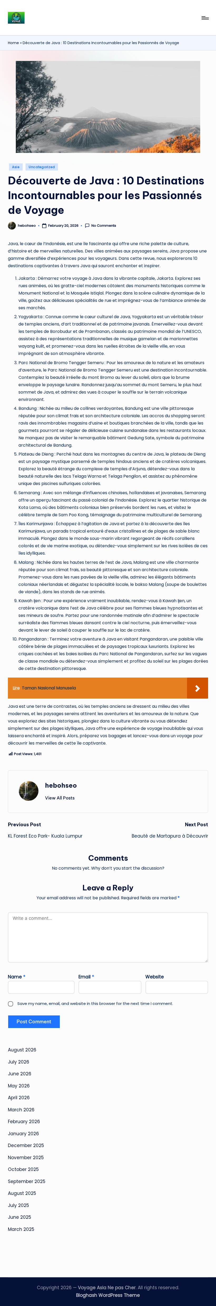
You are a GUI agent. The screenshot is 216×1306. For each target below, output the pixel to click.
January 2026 (23, 1134)
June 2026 (19, 1074)
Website (154, 977)
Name (16, 977)
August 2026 (22, 1050)
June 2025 (19, 1217)
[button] (60, 798)
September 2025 (26, 1181)
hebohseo (61, 785)
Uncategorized (42, 167)
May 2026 (19, 1086)
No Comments (103, 225)
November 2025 (26, 1157)
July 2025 (18, 1205)
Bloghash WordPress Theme (108, 1295)
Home (13, 42)
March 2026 (21, 1110)
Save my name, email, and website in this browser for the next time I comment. (95, 1003)
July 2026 (18, 1062)
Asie (15, 167)
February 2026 (24, 1121)
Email (86, 977)
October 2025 (23, 1169)
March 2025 (21, 1229)
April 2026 (19, 1098)
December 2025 (26, 1145)
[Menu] (205, 18)
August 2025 (22, 1193)
